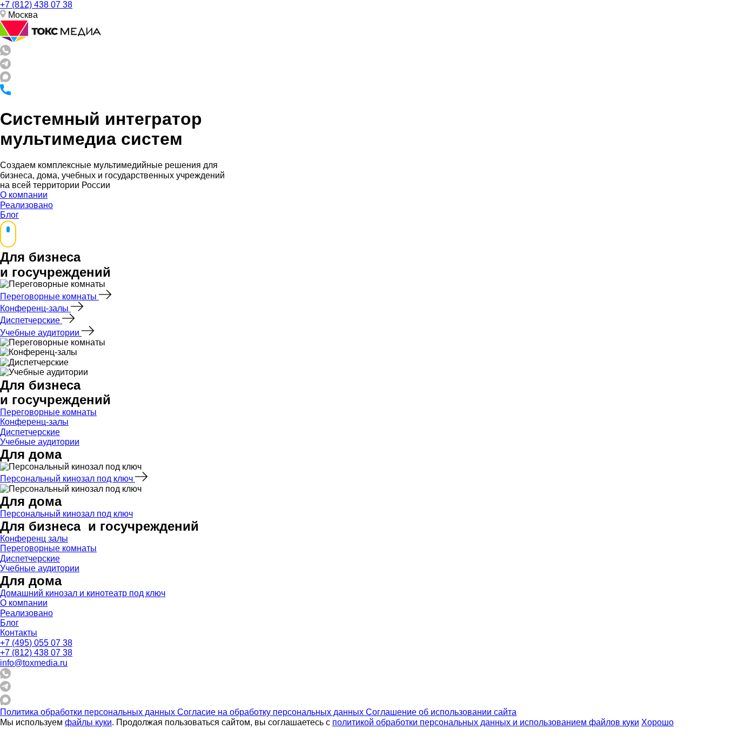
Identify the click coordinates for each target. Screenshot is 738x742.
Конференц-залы (35, 308)
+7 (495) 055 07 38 (36, 642)
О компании (24, 194)
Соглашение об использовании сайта (441, 712)
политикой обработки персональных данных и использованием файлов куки (485, 722)
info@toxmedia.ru (34, 662)
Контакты (18, 632)
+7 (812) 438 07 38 (36, 4)
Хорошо (657, 722)
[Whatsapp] (5, 52)
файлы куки (88, 722)
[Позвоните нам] (5, 92)
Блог (9, 214)
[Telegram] (5, 66)
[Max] (5, 79)
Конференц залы (34, 538)
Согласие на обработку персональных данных (271, 712)
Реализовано (26, 205)
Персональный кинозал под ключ (67, 478)
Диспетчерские (31, 320)
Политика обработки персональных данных (88, 712)
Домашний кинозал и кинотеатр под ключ (82, 593)
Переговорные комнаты (49, 296)
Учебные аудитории (41, 332)
